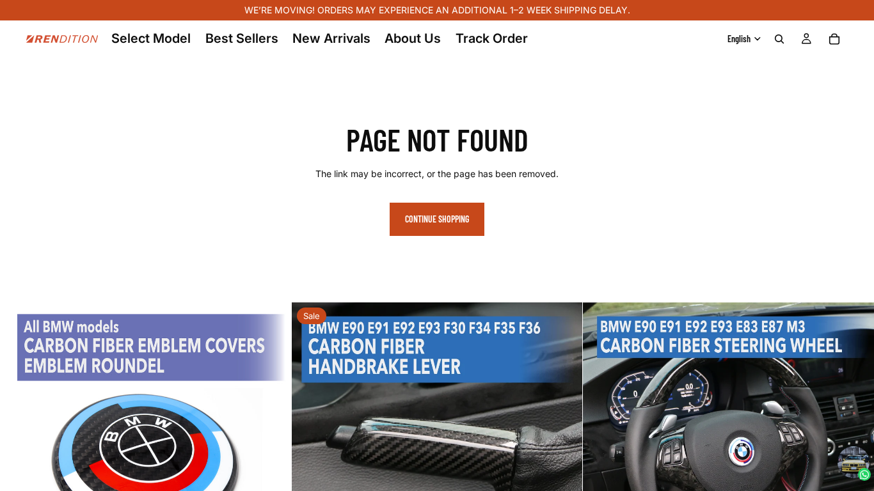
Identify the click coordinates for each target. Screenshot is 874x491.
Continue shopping (437, 219)
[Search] (779, 39)
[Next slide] (272, 448)
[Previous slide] (19, 448)
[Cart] (834, 39)
